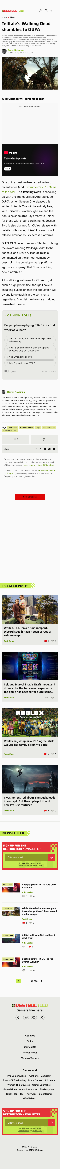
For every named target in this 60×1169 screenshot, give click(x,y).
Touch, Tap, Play (14, 1093)
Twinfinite (33, 1075)
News (12, 17)
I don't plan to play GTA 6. (22, 363)
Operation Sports (28, 1089)
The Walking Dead (10, 430)
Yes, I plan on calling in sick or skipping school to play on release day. (29, 349)
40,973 (34, 981)
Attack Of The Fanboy (14, 1080)
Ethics (30, 1041)
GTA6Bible (28, 1098)
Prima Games (35, 1080)
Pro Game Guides (16, 1075)
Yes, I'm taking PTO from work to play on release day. (30, 340)
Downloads (13, 427)
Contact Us (30, 1046)
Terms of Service (23, 865)
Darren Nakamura (16, 50)
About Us (30, 1035)
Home (4, 17)
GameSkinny (10, 1089)
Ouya (38, 427)
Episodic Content (26, 427)
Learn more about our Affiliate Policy (39, 465)
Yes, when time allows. (20, 356)
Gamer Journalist (41, 1084)
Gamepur (46, 1075)
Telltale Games (49, 427)
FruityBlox (31, 1093)
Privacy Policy (37, 865)
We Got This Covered (18, 1084)
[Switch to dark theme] (51, 10)
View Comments (30, 496)
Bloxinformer (45, 1093)
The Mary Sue (47, 1089)
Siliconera (50, 1080)
